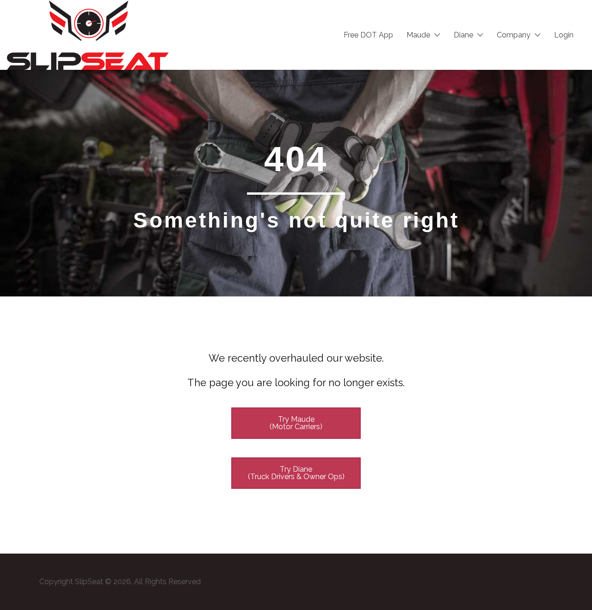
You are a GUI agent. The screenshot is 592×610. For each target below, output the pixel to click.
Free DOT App (368, 35)
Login (564, 35)
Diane (463, 35)
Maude (418, 35)
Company (513, 35)
